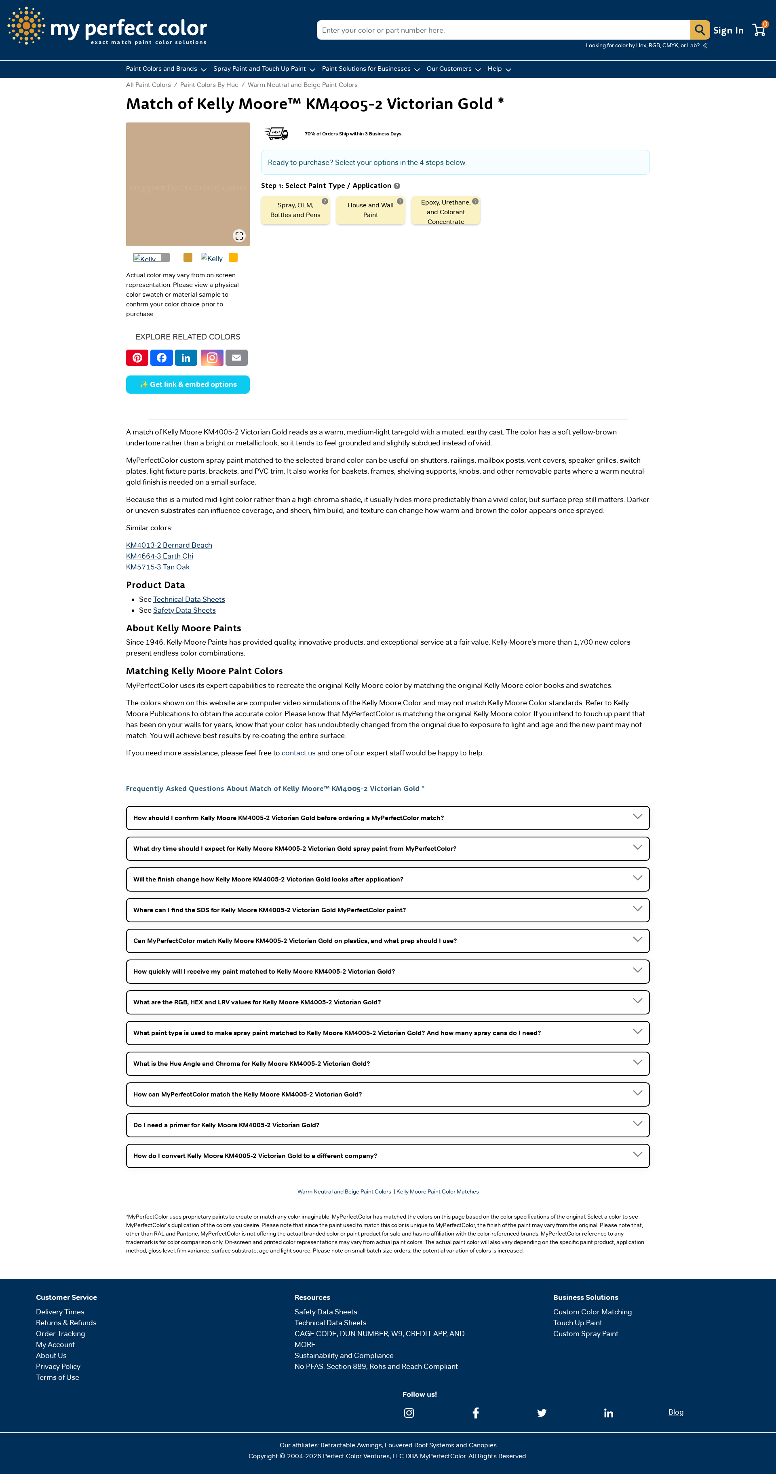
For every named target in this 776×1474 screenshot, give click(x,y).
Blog (676, 1412)
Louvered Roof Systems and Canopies (441, 1445)
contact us (299, 753)
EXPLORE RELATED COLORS (187, 337)
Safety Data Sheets (184, 610)
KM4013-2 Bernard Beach (169, 545)
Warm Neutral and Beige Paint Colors (303, 85)
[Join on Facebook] (475, 1412)
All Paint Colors (148, 85)
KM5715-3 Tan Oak (158, 567)
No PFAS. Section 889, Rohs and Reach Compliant (376, 1366)
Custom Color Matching (592, 1311)
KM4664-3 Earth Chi (159, 556)
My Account (55, 1344)
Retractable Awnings (351, 1445)
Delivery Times (60, 1311)
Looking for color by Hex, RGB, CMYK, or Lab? (643, 45)
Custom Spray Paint (585, 1333)
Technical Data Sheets (189, 599)
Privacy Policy (58, 1366)
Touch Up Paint (577, 1322)
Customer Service (66, 1297)
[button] (700, 30)
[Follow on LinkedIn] (608, 1412)
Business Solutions (585, 1297)
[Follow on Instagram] (409, 1412)
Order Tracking (60, 1333)
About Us (51, 1355)
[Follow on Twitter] (542, 1412)
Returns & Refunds (66, 1322)
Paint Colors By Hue (209, 85)
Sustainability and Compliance (344, 1355)
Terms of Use (57, 1377)
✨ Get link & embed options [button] (188, 384)
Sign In (728, 30)
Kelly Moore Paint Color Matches (437, 1191)
